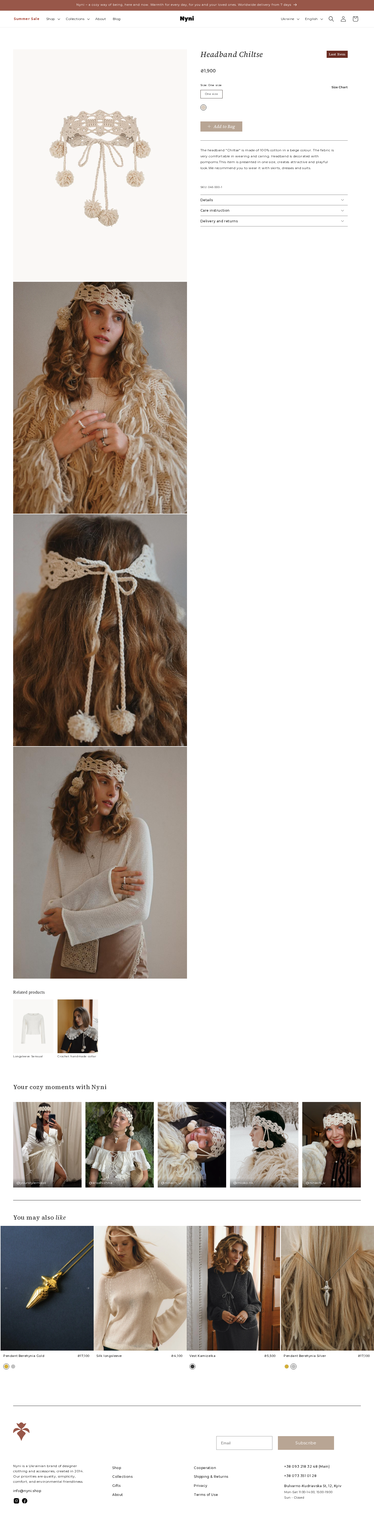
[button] (52, 18)
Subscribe (305, 1442)
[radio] (203, 107)
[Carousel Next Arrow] (88, 1288)
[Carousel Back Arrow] (6, 1288)
